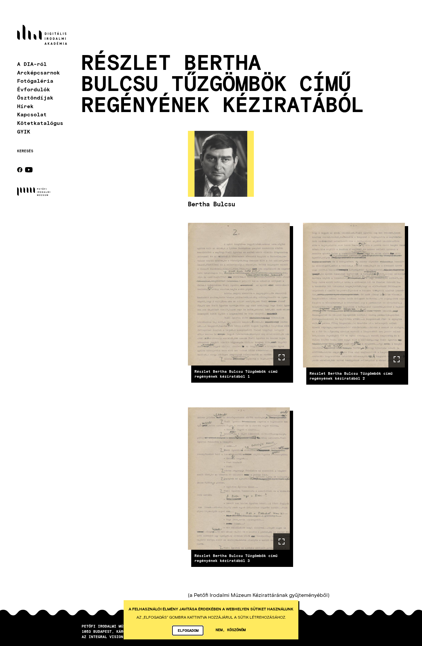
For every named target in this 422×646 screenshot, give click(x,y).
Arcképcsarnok (38, 72)
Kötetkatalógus (40, 123)
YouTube (29, 169)
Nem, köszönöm (231, 629)
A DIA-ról (32, 64)
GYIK (23, 131)
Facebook (19, 169)
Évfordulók (33, 89)
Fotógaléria (35, 80)
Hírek (25, 106)
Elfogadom (188, 630)
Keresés (25, 151)
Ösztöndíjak (35, 97)
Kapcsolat (32, 114)
